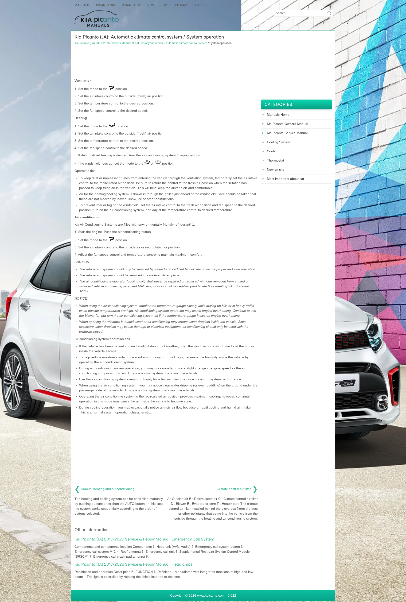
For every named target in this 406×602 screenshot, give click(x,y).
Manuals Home (278, 114)
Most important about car (285, 179)
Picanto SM (131, 5)
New (150, 5)
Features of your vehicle (148, 43)
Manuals (81, 5)
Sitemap (180, 5)
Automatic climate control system (186, 43)
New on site (275, 169)
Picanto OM (105, 5)
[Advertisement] (166, 62)
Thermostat (275, 160)
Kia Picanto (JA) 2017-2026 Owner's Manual (102, 43)
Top (164, 5)
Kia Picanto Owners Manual (287, 124)
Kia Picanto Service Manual (287, 133)
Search (200, 5)
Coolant (272, 151)
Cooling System (278, 142)
